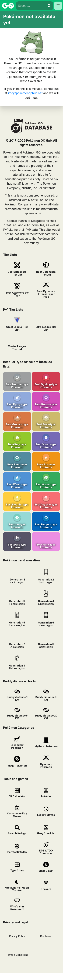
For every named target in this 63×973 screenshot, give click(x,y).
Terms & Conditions (17, 954)
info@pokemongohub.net (25, 93)
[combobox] (31, 6)
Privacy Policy (17, 936)
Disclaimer (46, 936)
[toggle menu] (49, 5)
